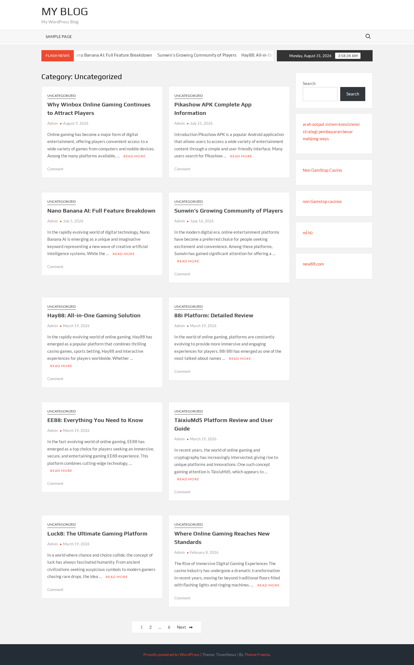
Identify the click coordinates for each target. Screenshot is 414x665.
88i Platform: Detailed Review (213, 315)
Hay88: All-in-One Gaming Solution (265, 55)
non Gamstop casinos (322, 201)
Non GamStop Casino (322, 170)
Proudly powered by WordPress (171, 654)
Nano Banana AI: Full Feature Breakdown (102, 55)
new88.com (313, 263)
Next (181, 627)
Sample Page (59, 36)
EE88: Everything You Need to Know (95, 420)
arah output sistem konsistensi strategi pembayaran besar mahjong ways (331, 131)
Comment (55, 169)
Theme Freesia (257, 654)
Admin (52, 123)
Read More (134, 156)
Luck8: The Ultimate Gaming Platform (97, 533)
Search (309, 83)
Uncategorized (61, 95)
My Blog (64, 11)
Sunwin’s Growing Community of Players (186, 55)
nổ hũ (308, 232)
